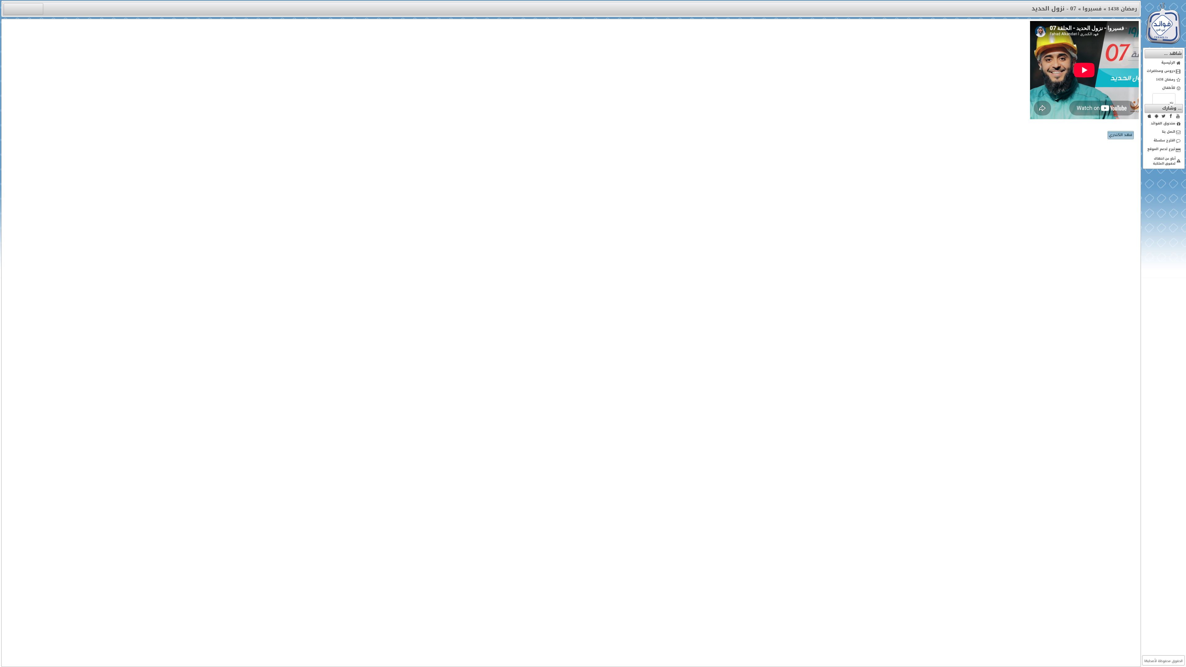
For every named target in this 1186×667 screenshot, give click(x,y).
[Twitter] (1164, 116)
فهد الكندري (1120, 135)
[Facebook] (1171, 116)
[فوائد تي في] (1163, 43)
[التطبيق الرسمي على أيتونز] (1149, 116)
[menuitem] (1164, 63)
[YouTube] (1178, 116)
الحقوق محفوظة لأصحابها (1163, 661)
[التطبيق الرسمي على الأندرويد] (1156, 116)
